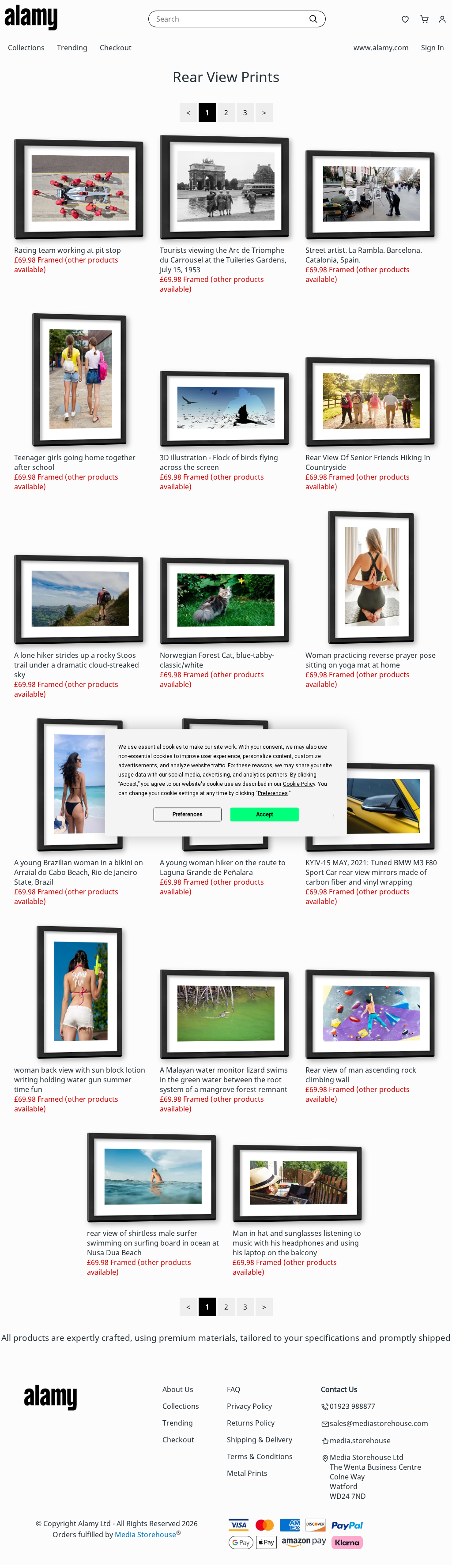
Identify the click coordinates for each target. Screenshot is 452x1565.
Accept (264, 814)
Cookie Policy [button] (299, 784)
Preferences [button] (273, 793)
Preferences (188, 814)
